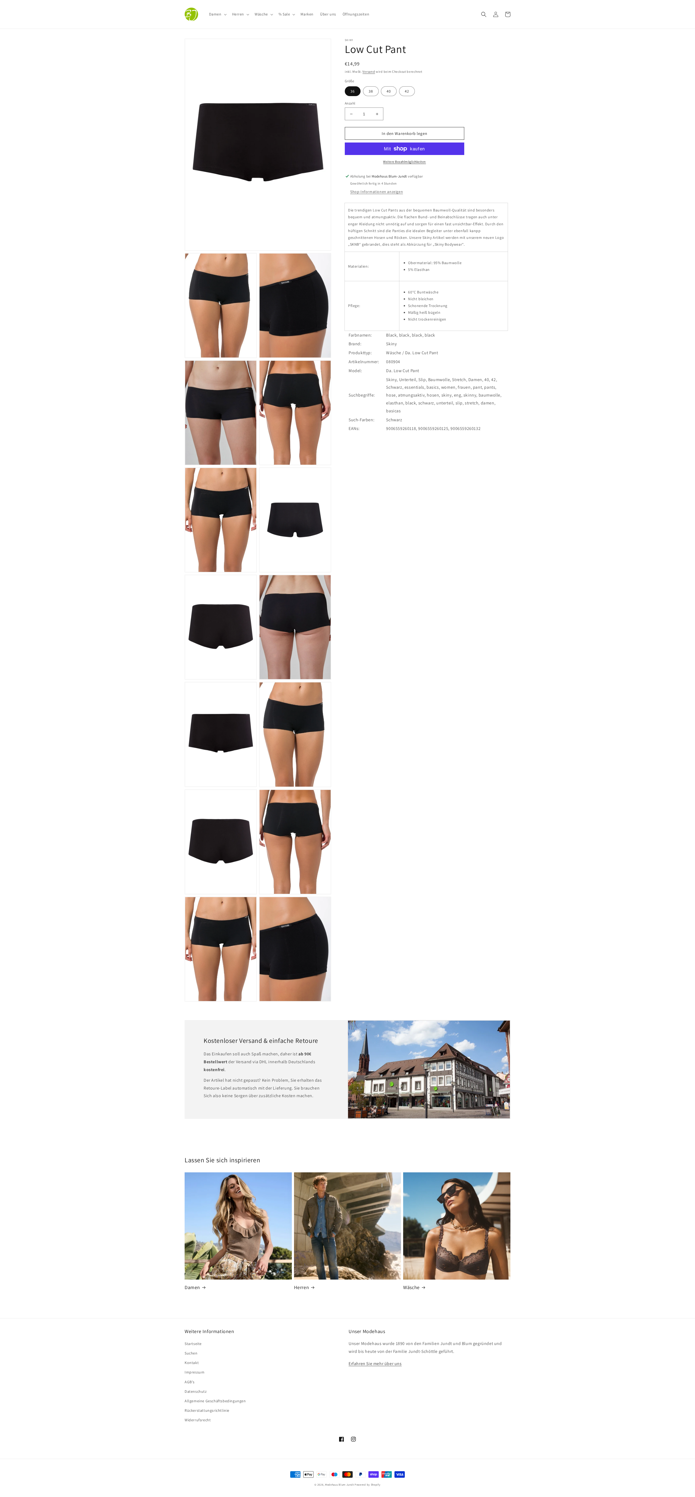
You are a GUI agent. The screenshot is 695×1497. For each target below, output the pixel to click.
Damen (192, 1287)
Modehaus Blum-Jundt (339, 1484)
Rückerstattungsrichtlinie (207, 1410)
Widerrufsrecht (198, 1419)
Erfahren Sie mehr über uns (375, 1363)
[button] (217, 14)
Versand (368, 71)
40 (389, 91)
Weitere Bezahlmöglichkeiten (404, 162)
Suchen (191, 1353)
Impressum (194, 1372)
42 (407, 91)
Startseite (193, 1343)
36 (352, 91)
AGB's (190, 1381)
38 (371, 91)
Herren (301, 1287)
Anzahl (350, 103)
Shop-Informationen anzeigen (376, 191)
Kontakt (192, 1362)
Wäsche (411, 1287)
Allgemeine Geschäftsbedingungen (215, 1400)
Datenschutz (196, 1391)
